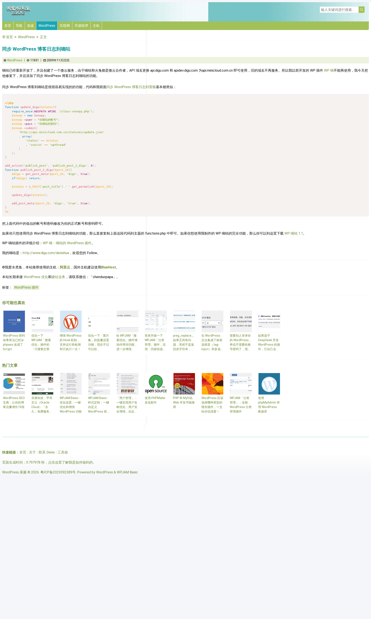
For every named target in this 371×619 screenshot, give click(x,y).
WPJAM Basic (127, 472)
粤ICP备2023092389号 (58, 472)
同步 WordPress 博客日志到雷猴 (131, 87)
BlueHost (108, 267)
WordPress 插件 (26, 287)
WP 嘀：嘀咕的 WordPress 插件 (67, 243)
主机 (96, 26)
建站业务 (58, 277)
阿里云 (65, 267)
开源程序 (81, 26)
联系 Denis (47, 452)
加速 (30, 26)
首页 (7, 26)
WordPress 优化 (36, 277)
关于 (32, 452)
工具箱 (63, 452)
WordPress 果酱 (14, 472)
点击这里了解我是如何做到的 (70, 462)
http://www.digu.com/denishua (46, 253)
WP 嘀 (329, 70)
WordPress (46, 26)
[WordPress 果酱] (18, 15)
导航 (19, 26)
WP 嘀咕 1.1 (293, 233)
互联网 (65, 26)
